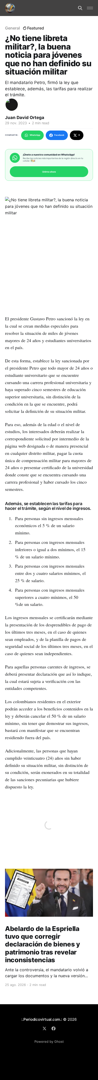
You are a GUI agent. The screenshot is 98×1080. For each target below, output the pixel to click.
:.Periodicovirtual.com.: (41, 1019)
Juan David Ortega (24, 117)
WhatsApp (35, 135)
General (12, 28)
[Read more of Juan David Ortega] (11, 104)
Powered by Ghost (49, 1041)
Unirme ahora (49, 171)
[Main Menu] (90, 8)
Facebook (59, 135)
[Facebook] (54, 1028)
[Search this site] (80, 8)
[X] (44, 1028)
